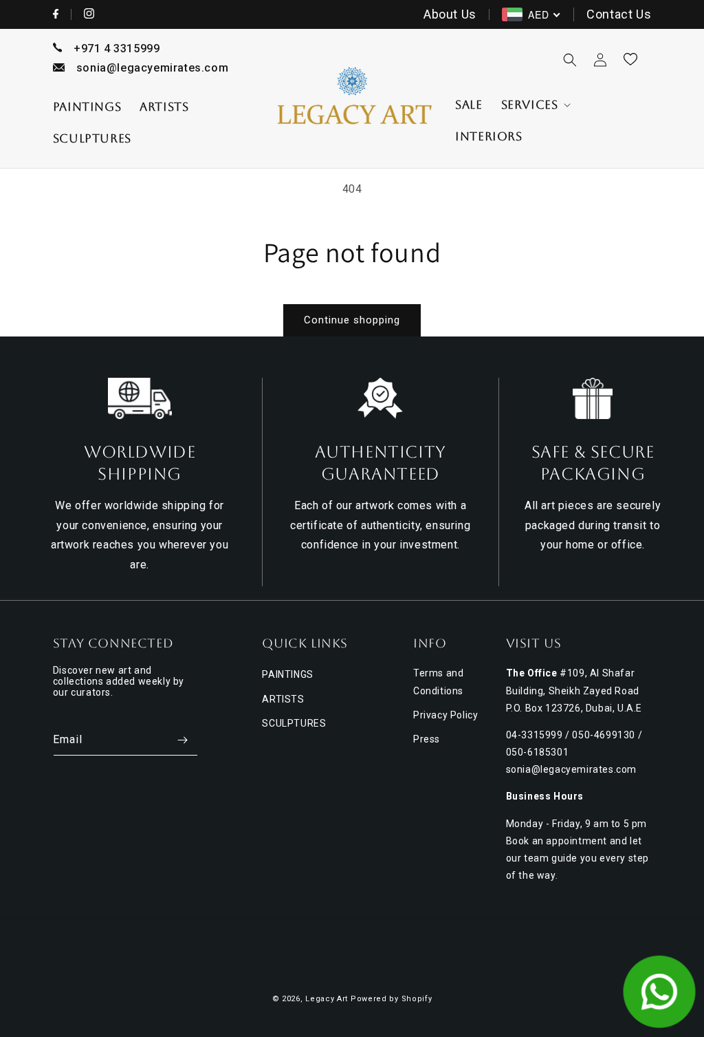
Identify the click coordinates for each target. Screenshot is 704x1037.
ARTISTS (283, 699)
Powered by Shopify (391, 998)
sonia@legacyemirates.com (152, 67)
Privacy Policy (445, 714)
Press (426, 739)
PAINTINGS (287, 674)
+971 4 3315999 (117, 48)
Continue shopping (352, 320)
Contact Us (618, 14)
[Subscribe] (182, 740)
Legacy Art (326, 998)
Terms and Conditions (438, 681)
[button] (535, 104)
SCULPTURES (294, 723)
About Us (450, 14)
